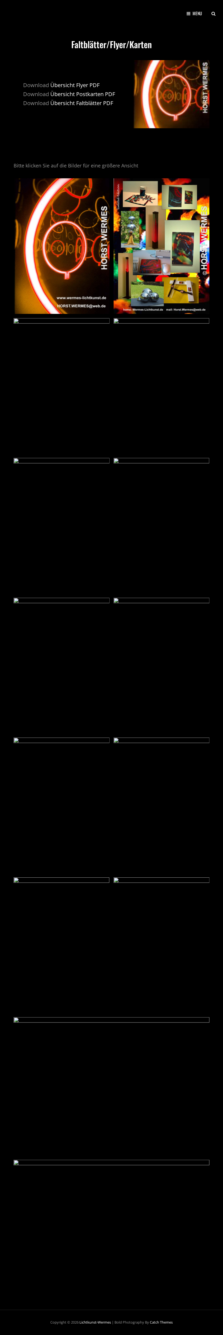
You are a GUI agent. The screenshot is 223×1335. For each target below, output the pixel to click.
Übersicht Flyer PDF (75, 85)
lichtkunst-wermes (95, 1322)
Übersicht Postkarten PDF (82, 94)
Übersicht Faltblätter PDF (81, 103)
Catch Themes (161, 1322)
